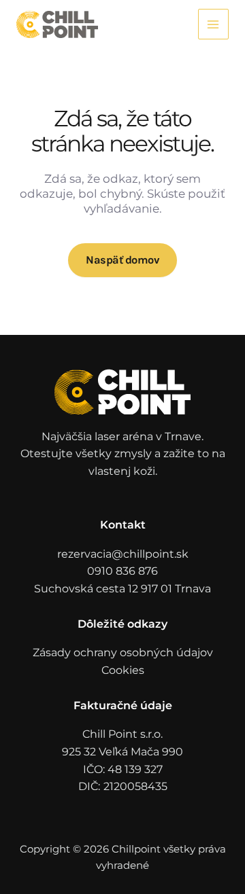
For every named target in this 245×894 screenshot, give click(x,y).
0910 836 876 (122, 571)
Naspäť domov (122, 259)
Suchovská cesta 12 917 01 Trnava (122, 588)
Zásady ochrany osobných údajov (123, 652)
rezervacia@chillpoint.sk (123, 554)
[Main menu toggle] (213, 24)
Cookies (122, 670)
